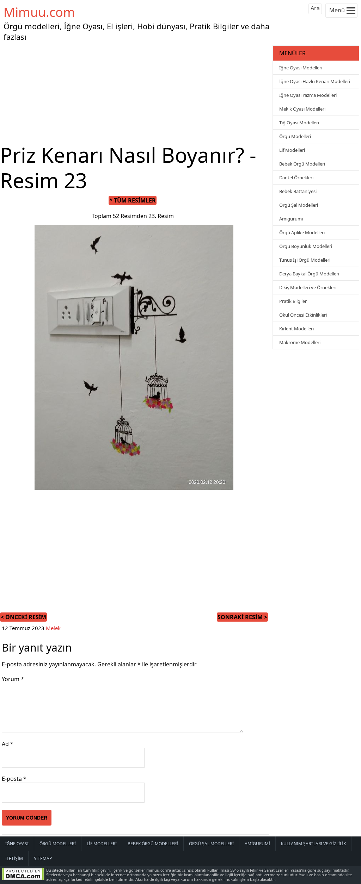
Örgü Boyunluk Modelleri (305, 246)
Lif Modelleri (292, 150)
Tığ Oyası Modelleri (299, 122)
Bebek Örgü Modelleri (302, 164)
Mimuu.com (39, 12)
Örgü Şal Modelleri (298, 205)
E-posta (14, 779)
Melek (53, 627)
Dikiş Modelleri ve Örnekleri (307, 287)
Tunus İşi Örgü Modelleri (304, 260)
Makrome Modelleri (299, 342)
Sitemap (43, 858)
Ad (7, 744)
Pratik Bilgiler (293, 301)
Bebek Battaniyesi (298, 191)
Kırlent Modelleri (296, 328)
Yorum (13, 679)
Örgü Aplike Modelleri (302, 232)
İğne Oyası (17, 844)
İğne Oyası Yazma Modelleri (308, 95)
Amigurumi (291, 219)
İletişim (14, 858)
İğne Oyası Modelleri (300, 67)
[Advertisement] (135, 93)
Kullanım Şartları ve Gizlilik (313, 844)
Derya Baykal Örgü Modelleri (309, 273)
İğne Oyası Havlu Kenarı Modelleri (314, 81)
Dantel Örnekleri (296, 177)
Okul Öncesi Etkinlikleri (303, 315)
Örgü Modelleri (295, 136)
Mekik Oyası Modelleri (302, 109)
